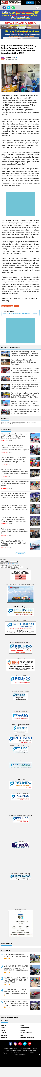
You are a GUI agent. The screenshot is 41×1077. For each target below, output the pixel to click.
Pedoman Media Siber (25, 1048)
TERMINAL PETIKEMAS (27, 1038)
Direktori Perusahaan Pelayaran (13, 1050)
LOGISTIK (3, 1033)
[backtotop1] (39, 1054)
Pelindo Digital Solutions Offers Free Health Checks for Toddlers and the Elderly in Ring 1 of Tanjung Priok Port (14, 507)
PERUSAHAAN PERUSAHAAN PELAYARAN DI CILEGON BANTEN (16, 955)
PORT (16, 306)
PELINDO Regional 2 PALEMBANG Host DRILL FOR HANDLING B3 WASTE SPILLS (15, 484)
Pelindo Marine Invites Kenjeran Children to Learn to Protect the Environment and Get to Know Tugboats (15, 448)
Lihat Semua (20, 553)
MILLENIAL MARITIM (26, 1033)
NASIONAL (4, 1035)
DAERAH (3, 1025)
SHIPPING (4, 1038)
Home (2, 42)
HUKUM (3, 1030)
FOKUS (3, 1027)
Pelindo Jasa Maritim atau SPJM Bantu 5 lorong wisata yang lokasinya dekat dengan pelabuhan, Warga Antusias (20, 314)
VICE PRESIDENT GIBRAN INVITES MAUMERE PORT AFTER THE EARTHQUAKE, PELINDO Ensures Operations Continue (16, 968)
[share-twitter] (8, 7)
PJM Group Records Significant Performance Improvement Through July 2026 (13, 543)
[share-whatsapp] (13, 7)
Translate (15, 563)
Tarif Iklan (34, 1048)
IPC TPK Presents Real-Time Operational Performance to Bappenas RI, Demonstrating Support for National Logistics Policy (14, 472)
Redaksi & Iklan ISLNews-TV (11, 1048)
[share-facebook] (4, 7)
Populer (30, 2)
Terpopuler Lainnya (20, 1013)
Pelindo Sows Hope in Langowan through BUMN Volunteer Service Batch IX (14, 531)
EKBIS (22, 1025)
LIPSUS (22, 1030)
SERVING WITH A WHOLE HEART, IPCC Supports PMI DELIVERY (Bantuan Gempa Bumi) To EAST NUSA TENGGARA (15, 992)
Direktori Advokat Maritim (29, 1050)
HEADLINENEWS (7, 306)
